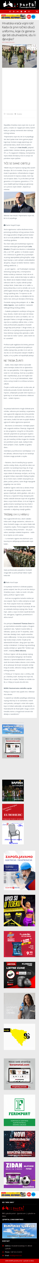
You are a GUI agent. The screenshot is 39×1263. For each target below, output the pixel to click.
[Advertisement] (19, 88)
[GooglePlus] (14, 11)
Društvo (19, 114)
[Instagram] (21, 11)
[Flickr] (18, 11)
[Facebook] (10, 11)
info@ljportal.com (15, 1255)
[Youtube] (29, 11)
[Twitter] (25, 11)
